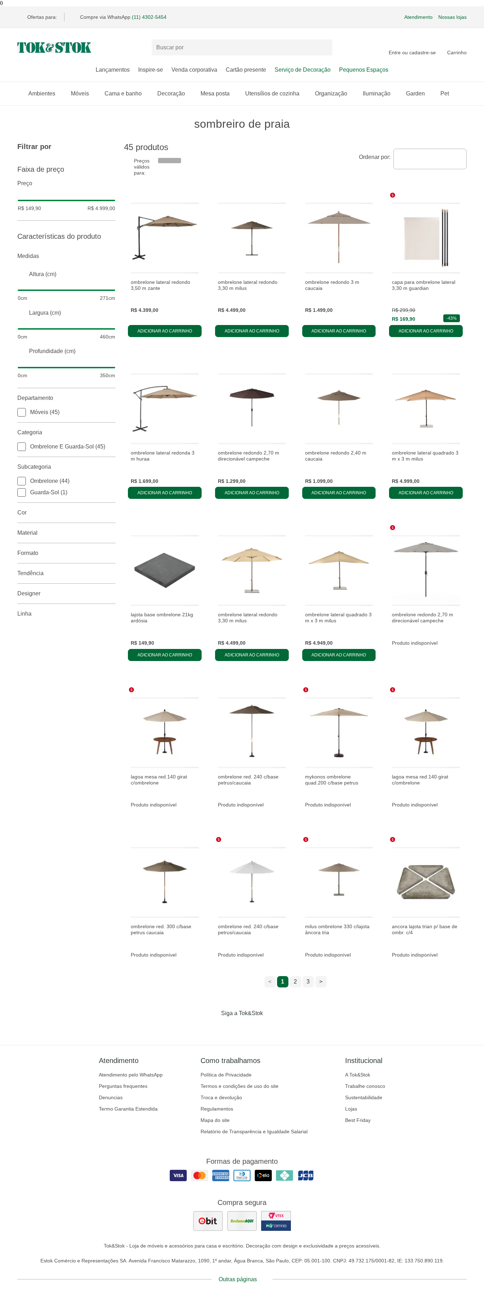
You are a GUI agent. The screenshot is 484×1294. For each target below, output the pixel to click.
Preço (24, 183)
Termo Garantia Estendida (128, 1109)
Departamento (35, 398)
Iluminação (376, 93)
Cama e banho (123, 93)
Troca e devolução (221, 1097)
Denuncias (111, 1097)
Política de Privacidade (226, 1075)
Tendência (30, 573)
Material (27, 533)
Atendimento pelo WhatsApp (131, 1075)
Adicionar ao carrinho (164, 331)
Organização (331, 93)
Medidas (28, 256)
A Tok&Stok (357, 1075)
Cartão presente (246, 70)
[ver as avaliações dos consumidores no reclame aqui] (242, 1221)
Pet (444, 93)
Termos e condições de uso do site (239, 1086)
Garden (415, 93)
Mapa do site (215, 1120)
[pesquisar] (324, 47)
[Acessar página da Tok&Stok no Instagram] (232, 1028)
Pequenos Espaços (363, 70)
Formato (27, 553)
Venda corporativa (194, 70)
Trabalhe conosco (365, 1086)
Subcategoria (34, 467)
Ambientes (41, 93)
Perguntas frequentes (123, 1086)
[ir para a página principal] (54, 47)
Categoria (29, 432)
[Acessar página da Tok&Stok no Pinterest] (252, 1028)
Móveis (80, 93)
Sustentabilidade (363, 1097)
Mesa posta (215, 93)
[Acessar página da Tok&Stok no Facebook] (212, 1028)
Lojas (351, 1109)
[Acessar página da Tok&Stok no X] (271, 1028)
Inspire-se (150, 70)
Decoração (171, 93)
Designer (28, 593)
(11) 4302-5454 (149, 17)
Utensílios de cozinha (272, 93)
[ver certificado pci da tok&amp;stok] (276, 1221)
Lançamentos (113, 70)
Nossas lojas (452, 17)
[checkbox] (21, 412)
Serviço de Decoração (303, 70)
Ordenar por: (374, 157)
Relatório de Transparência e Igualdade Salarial (254, 1131)
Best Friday (358, 1120)
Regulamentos (217, 1109)
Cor (22, 513)
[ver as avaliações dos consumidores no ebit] (208, 1221)
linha (24, 614)
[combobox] (430, 159)
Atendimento (418, 17)
